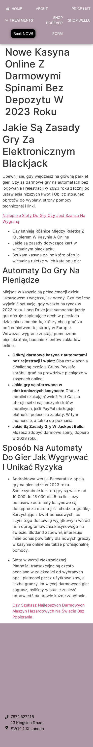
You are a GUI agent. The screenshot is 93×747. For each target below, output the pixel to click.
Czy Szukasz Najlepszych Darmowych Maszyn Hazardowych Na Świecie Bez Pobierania (48, 611)
